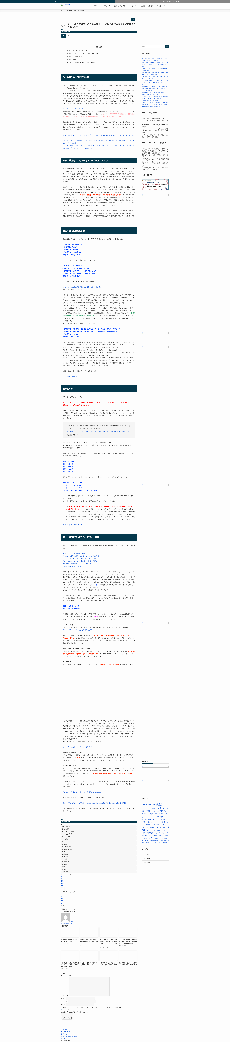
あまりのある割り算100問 (71, 376)
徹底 (63, 841)
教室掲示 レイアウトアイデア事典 (155, 831)
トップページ (65, 1029)
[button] (62, 876)
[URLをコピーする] (62, 889)
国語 (95, 6)
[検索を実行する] (167, 46)
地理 (147, 816)
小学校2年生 (148, 824)
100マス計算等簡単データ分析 (72, 525)
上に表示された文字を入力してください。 (74, 1012)
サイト (63, 1004)
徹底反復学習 (66, 846)
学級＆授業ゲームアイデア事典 (153, 822)
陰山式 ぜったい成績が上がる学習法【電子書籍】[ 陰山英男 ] (82, 287)
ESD (167, 805)
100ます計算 (66, 826)
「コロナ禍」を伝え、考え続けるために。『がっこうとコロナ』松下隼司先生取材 (155, 82)
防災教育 (165, 842)
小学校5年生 (151, 827)
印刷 (132, 19)
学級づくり (152, 816)
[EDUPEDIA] (65, 6)
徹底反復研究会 (67, 849)
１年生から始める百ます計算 (72, 566)
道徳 (159, 843)
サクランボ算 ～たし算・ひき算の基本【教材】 (78, 630)
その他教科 (142, 6)
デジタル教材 (66, 836)
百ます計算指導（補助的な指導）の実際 (82, 62)
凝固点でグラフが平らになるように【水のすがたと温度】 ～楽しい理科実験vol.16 (155, 64)
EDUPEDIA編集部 (68, 831)
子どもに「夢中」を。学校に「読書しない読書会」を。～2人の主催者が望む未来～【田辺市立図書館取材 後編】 (155, 98)
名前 (63, 998)
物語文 (155, 835)
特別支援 (158, 6)
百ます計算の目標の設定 (76, 56)
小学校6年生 (161, 827)
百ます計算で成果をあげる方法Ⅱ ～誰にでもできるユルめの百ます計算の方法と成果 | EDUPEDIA (99, 431)
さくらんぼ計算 (67, 834)
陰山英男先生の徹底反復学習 (78, 50)
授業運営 (149, 830)
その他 (166, 6)
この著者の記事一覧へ (67, 923)
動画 (156, 813)
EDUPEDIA (147, 855)
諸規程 (63, 1038)
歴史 (150, 835)
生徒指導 (144, 838)
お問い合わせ (65, 1034)
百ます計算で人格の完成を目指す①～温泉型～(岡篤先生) (81, 558)
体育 (154, 811)
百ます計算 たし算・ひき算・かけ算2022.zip (77, 747)
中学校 (148, 811)
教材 (63, 851)
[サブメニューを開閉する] (167, 855)
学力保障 (65, 839)
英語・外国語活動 (119, 6)
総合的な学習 (132, 6)
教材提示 (65, 854)
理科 (110, 6)
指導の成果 (72, 59)
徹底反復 (65, 844)
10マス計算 (65, 829)
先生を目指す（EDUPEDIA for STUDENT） (172, 1)
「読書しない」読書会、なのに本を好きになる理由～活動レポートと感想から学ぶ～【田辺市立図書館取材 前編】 (155, 104)
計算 (63, 867)
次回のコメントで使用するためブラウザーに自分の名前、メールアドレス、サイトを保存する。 (93, 1007)
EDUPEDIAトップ (57, 1)
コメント (65, 995)
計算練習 (65, 872)
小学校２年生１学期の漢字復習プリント (153, 119)
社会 (100, 6)
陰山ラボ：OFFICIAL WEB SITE (73, 109)
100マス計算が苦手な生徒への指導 (74, 553)
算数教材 (65, 864)
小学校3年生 (157, 824)
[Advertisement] (155, 29)
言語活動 (153, 843)
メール (64, 1001)
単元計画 (161, 813)
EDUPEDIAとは (66, 1031)
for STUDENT (148, 858)
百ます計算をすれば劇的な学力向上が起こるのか (84, 53)
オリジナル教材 (151, 808)
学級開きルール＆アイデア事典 (156, 819)
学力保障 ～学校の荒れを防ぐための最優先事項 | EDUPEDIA (83, 792)
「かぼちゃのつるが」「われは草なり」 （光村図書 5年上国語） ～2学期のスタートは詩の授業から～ (155, 131)
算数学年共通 (66, 32)
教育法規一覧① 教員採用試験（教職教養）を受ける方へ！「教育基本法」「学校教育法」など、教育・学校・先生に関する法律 (155, 151)
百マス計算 (65, 859)
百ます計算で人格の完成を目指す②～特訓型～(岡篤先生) (81, 561)
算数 (105, 6)
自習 (147, 843)
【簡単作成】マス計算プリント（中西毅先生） (78, 563)
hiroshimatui (74, 921)
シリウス (161, 808)
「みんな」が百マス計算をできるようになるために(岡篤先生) (82, 556)
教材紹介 (65, 856)
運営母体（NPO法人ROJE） (70, 1036)
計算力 (64, 869)
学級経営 (150, 6)
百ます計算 (65, 862)
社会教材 (157, 838)
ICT (143, 808)
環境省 (166, 835)
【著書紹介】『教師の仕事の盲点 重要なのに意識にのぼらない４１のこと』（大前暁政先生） (155, 88)
